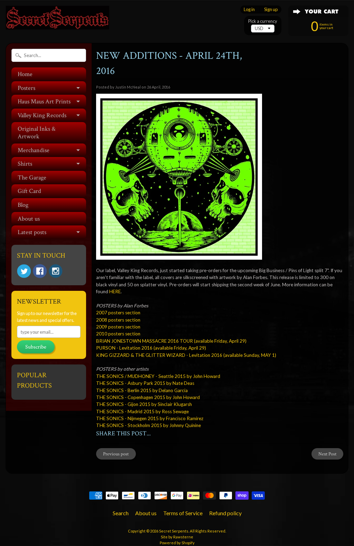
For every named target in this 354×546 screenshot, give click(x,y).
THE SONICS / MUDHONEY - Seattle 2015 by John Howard (158, 376)
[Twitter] (24, 271)
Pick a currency (262, 21)
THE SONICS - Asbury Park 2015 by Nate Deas (145, 383)
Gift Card (29, 191)
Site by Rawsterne (177, 537)
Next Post (327, 454)
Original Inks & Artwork (37, 132)
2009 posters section (118, 327)
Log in (249, 9)
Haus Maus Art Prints (44, 101)
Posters (26, 88)
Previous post (116, 454)
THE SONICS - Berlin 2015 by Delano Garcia (142, 390)
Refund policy (225, 513)
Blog (23, 205)
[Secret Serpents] (57, 20)
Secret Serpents (173, 531)
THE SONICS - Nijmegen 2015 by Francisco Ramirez (149, 418)
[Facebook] (40, 271)
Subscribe (35, 347)
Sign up (271, 9)
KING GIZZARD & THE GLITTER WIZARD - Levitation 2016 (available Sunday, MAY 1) (186, 355)
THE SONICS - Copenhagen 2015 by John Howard (148, 397)
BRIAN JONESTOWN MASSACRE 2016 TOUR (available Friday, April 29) (171, 341)
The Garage (32, 178)
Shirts (25, 164)
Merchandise (33, 150)
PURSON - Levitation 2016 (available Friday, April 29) (151, 348)
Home (25, 74)
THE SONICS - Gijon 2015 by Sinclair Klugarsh (144, 404)
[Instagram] (56, 271)
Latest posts (32, 232)
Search (121, 513)
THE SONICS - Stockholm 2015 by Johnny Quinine (148, 425)
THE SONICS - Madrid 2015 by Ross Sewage (142, 411)
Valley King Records (42, 115)
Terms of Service (183, 513)
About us (29, 219)
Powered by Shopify (177, 542)
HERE (115, 291)
